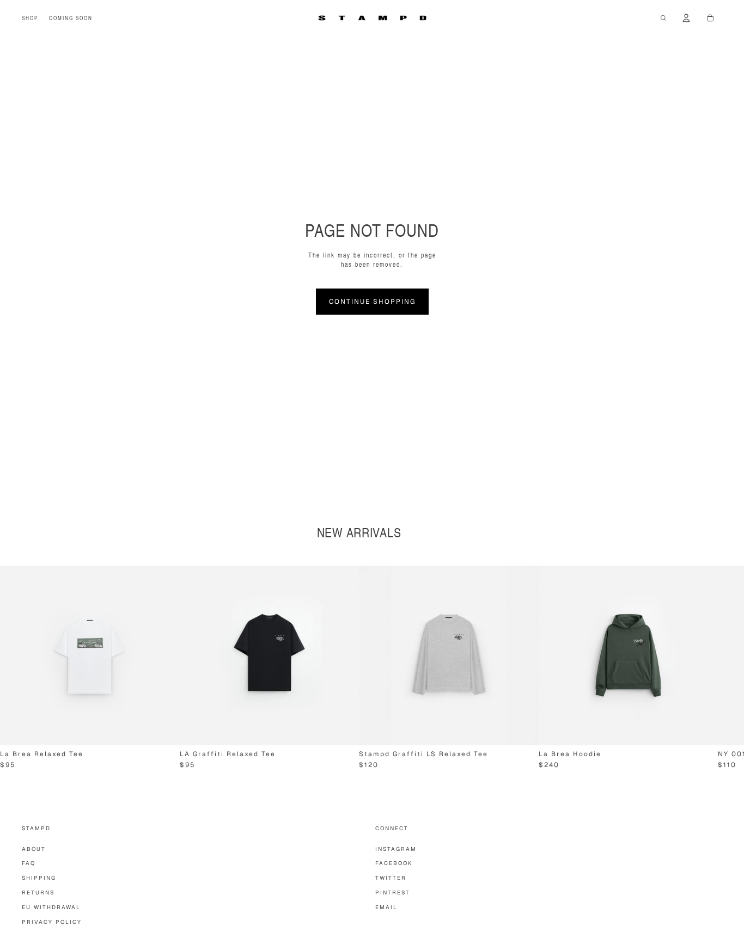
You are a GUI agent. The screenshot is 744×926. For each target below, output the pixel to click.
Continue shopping (372, 301)
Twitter (390, 877)
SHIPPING (39, 877)
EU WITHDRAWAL (51, 907)
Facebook (393, 863)
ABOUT (34, 849)
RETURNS (38, 892)
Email (386, 907)
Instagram (396, 849)
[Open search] (663, 18)
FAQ (28, 863)
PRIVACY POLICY (52, 921)
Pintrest (392, 892)
